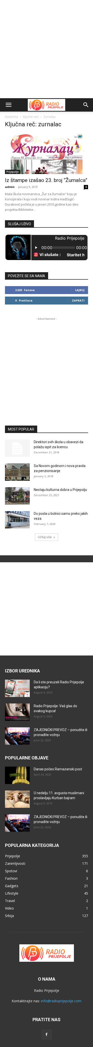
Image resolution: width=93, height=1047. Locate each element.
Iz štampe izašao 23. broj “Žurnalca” (46, 180)
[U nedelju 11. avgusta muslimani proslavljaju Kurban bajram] (17, 799)
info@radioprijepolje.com (61, 1001)
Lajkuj (80, 290)
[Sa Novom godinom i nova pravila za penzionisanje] (17, 472)
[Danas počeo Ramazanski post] (17, 775)
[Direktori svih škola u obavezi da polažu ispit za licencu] (17, 448)
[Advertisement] (46, 49)
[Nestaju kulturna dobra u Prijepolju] (17, 496)
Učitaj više (45, 537)
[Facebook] (47, 1035)
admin (10, 187)
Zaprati (78, 300)
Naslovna (11, 117)
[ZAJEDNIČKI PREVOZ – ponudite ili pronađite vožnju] (17, 736)
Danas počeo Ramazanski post (58, 769)
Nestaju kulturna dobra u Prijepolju (60, 490)
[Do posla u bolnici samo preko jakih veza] (17, 519)
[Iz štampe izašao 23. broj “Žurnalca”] (46, 153)
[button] (8, 105)
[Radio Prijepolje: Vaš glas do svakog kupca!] (17, 712)
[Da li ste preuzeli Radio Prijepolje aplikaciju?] (17, 688)
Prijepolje (12, 172)
